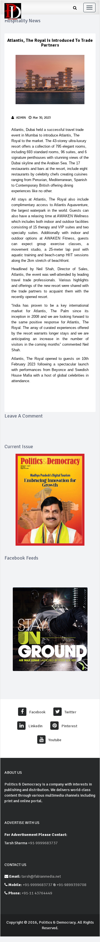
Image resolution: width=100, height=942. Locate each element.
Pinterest (69, 726)
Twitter (70, 712)
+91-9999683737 (43, 843)
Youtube (54, 740)
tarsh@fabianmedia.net (41, 876)
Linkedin (35, 726)
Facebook (37, 712)
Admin (21, 118)
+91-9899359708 (71, 884)
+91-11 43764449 (37, 893)
